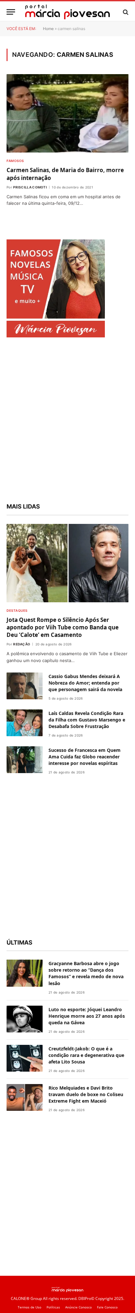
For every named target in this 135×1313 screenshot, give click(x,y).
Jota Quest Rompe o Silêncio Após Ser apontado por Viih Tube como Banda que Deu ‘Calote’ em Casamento (63, 627)
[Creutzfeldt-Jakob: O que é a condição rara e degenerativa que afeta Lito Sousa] (25, 1058)
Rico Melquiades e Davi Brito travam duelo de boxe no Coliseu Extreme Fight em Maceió (85, 1094)
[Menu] (11, 12)
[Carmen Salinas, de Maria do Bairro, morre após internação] (67, 113)
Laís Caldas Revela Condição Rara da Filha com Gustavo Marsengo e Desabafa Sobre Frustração (86, 719)
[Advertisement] (67, 421)
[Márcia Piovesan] (67, 12)
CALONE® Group (26, 1298)
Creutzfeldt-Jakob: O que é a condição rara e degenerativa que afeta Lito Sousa (86, 1055)
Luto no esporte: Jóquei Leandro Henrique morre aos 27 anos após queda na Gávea (86, 1016)
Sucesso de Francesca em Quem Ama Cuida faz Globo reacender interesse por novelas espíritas (84, 756)
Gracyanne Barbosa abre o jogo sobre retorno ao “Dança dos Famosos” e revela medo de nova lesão (86, 973)
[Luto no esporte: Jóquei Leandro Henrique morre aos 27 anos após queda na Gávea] (25, 1019)
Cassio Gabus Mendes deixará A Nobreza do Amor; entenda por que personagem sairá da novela (85, 682)
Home (48, 28)
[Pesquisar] (125, 12)
